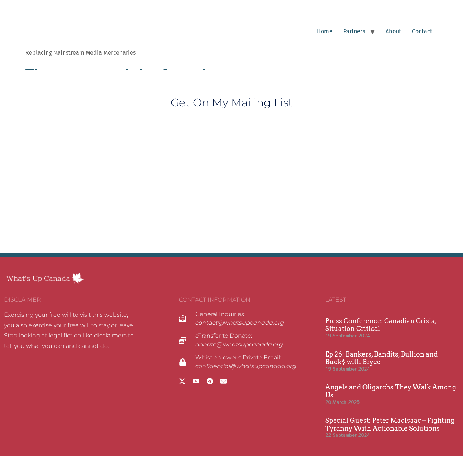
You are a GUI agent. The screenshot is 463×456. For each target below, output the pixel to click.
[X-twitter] (182, 381)
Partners (354, 31)
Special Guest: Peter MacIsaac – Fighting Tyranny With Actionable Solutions (390, 424)
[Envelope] (223, 381)
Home (324, 31)
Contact (422, 31)
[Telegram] (210, 381)
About (393, 31)
